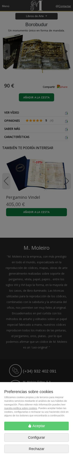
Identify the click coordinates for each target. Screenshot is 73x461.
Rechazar (36, 449)
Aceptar (38, 426)
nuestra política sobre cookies (20, 408)
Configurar (36, 437)
